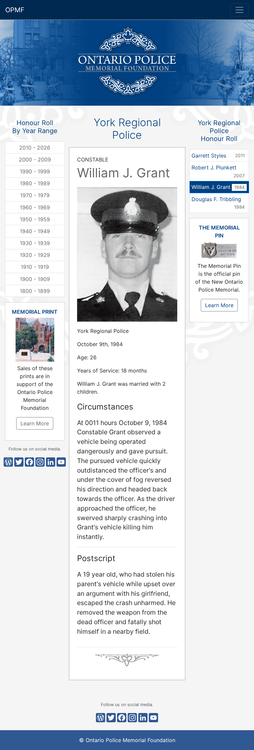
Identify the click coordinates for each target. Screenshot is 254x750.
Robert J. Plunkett (217, 171)
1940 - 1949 (35, 231)
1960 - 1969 (35, 207)
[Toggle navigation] (239, 10)
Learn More (35, 423)
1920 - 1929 (35, 255)
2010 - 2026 (34, 147)
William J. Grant (217, 187)
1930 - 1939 (35, 243)
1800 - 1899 (35, 291)
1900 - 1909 (35, 279)
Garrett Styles (217, 155)
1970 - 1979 (35, 195)
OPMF (14, 10)
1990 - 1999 (35, 171)
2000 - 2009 (35, 159)
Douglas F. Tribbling (217, 203)
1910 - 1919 (35, 267)
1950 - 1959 (35, 219)
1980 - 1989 (35, 183)
